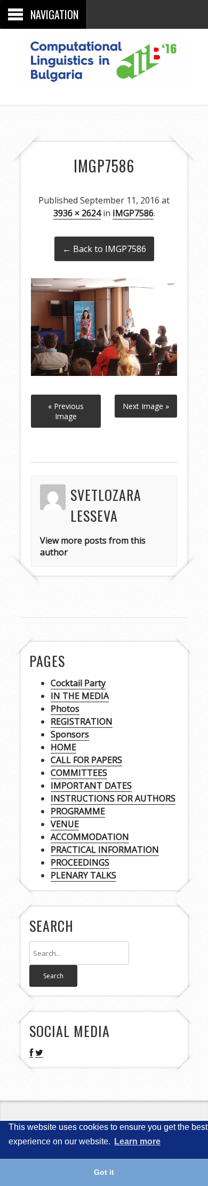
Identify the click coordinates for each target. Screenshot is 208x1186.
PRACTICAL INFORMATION (105, 849)
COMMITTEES (79, 773)
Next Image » (146, 406)
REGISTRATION (82, 721)
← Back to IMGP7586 (104, 249)
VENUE (65, 824)
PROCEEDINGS (80, 862)
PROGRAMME (78, 811)
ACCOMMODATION (90, 837)
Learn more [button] (137, 1141)
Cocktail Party (78, 683)
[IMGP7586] (104, 373)
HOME (63, 747)
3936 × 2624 (77, 213)
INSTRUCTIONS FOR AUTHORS (113, 798)
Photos (65, 708)
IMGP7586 (133, 213)
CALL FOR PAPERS (86, 760)
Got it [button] (104, 1172)
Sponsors (70, 734)
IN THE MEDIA (80, 696)
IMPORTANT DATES (91, 785)
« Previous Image (66, 411)
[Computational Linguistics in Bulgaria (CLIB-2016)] (104, 81)
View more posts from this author (93, 546)
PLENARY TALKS (83, 875)
